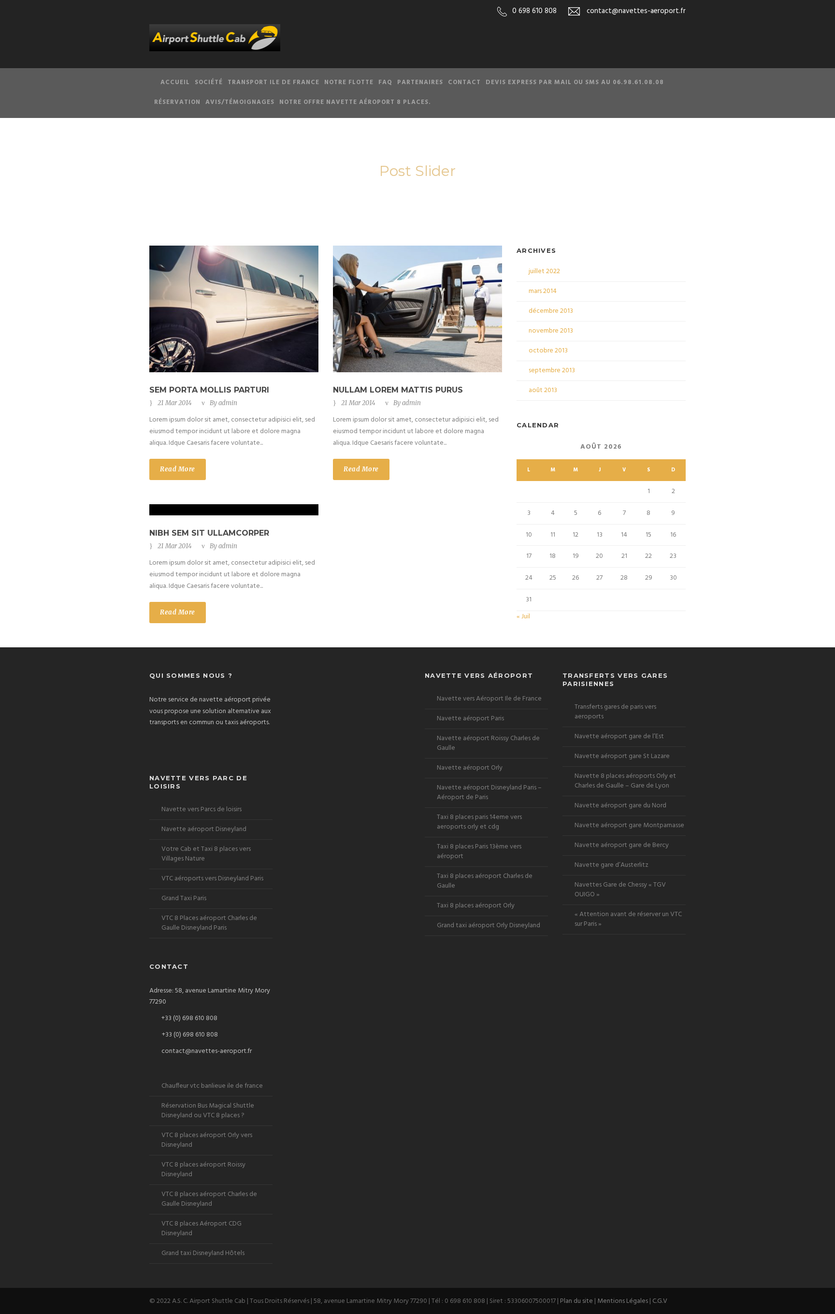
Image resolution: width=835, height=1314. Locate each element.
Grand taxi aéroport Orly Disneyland (488, 925)
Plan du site (576, 1301)
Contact (464, 82)
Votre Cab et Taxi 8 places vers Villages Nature (206, 854)
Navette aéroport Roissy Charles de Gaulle (488, 743)
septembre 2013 (552, 370)
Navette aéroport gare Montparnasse (629, 825)
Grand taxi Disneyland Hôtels (203, 1253)
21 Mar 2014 (175, 403)
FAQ (385, 82)
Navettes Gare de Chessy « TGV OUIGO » (620, 889)
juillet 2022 (544, 271)
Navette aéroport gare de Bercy (622, 845)
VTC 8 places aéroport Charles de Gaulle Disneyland (209, 1199)
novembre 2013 (551, 330)
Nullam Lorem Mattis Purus (398, 389)
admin (227, 403)
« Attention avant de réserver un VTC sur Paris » (628, 919)
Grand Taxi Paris (183, 898)
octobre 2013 (548, 350)
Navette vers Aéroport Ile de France (489, 698)
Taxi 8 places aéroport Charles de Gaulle (485, 881)
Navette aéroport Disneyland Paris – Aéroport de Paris (489, 792)
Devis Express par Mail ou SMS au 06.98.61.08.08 (575, 82)
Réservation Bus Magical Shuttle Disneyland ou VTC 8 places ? (207, 1110)
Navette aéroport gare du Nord (620, 805)
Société (209, 82)
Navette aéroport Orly (470, 768)
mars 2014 (543, 291)
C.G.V (659, 1301)
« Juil (523, 616)
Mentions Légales (622, 1301)
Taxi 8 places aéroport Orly (476, 905)
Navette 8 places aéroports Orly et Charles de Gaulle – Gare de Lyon (625, 781)
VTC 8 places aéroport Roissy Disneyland (203, 1169)
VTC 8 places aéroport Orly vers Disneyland (206, 1140)
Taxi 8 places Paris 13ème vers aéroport (479, 851)
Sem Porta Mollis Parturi (209, 389)
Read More (177, 469)
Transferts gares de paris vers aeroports (615, 711)
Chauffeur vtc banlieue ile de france (212, 1086)
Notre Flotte (349, 82)
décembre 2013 (551, 311)
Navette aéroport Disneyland (203, 829)
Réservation (177, 102)
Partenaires (420, 82)
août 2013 (543, 390)
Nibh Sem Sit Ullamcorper (209, 533)
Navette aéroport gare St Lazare (622, 756)
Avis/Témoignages (239, 102)
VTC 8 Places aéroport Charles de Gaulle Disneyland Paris (209, 923)
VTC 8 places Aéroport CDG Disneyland (201, 1228)
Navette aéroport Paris (470, 718)
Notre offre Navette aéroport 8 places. (355, 102)
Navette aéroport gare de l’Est (619, 736)
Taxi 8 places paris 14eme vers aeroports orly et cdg (479, 822)
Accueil (175, 82)
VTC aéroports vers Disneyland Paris (212, 878)
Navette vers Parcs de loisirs (201, 809)
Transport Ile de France (273, 82)
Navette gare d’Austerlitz (611, 865)
